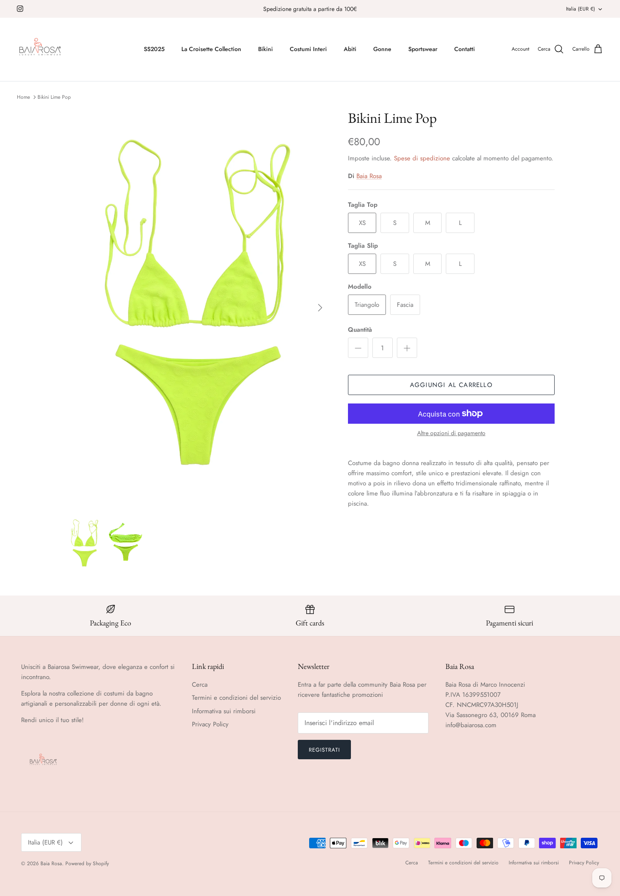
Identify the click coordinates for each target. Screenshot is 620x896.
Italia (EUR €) (580, 9)
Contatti (464, 49)
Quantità (360, 329)
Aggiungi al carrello (451, 385)
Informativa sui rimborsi (224, 711)
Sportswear (422, 49)
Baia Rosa (369, 176)
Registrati (324, 750)
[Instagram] (20, 8)
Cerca (200, 684)
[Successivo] (320, 307)
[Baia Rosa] (40, 49)
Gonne (382, 49)
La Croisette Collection (211, 49)
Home (23, 97)
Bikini (265, 49)
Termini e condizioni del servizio (236, 697)
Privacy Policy (210, 724)
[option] (197, 307)
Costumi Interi (308, 49)
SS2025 (154, 49)
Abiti (350, 49)
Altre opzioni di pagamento (451, 433)
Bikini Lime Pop (54, 97)
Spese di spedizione (422, 158)
